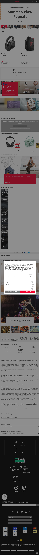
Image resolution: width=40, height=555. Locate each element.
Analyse (7, 282)
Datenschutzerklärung (29, 276)
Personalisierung (8, 286)
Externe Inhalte (8, 289)
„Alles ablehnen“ (14, 269)
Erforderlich (8, 279)
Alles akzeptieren (27, 291)
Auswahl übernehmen (12, 291)
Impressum (8, 277)
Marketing (7, 284)
